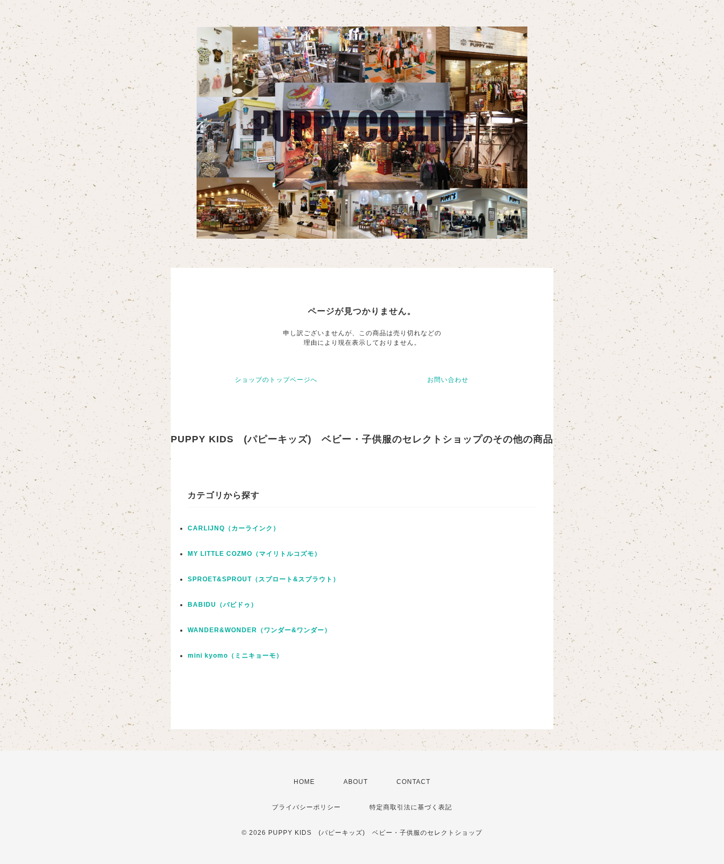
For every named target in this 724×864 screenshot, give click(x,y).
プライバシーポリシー (306, 807)
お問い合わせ (448, 379)
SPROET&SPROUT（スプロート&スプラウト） (264, 579)
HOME (304, 782)
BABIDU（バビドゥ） (223, 604)
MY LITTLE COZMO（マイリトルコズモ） (254, 553)
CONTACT (413, 782)
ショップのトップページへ (276, 379)
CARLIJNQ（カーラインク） (234, 528)
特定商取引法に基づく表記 (410, 807)
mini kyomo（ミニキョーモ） (235, 655)
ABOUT (355, 782)
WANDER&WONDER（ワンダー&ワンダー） (259, 630)
